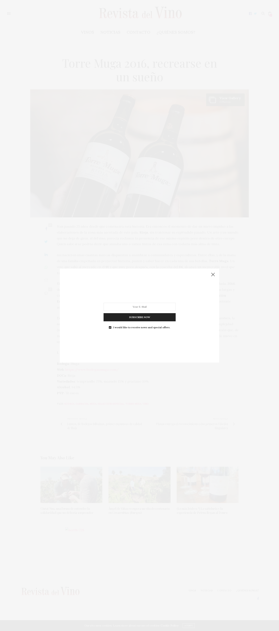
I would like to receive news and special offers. (141, 327)
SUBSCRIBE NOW (139, 316)
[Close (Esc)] (213, 275)
